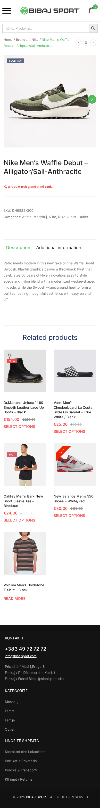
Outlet (83, 217)
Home (8, 39)
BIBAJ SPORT (37, 797)
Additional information (58, 247)
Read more (14, 598)
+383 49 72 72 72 (25, 649)
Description (18, 247)
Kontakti (14, 638)
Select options (19, 426)
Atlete (27, 217)
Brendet (22, 39)
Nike (35, 39)
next (92, 99)
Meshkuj (40, 217)
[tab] (18, 248)
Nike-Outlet (67, 217)
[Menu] (7, 10)
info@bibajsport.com (20, 656)
